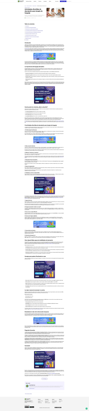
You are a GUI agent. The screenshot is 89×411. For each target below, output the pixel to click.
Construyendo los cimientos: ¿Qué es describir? (32, 29)
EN (68, 1)
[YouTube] (59, 407)
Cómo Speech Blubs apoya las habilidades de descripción (33, 32)
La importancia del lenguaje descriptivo (31, 27)
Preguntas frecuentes (28, 38)
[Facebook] (56, 407)
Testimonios (39, 1)
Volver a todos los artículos (28, 393)
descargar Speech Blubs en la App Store (57, 197)
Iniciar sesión (56, 1)
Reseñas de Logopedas (47, 402)
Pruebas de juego (40, 402)
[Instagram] (55, 407)
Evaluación (35, 1)
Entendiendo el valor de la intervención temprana (32, 36)
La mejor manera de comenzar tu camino (31, 35)
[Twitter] (60, 407)
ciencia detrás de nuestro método (49, 243)
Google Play (26, 198)
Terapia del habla (27, 7)
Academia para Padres (28, 1)
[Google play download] (31, 407)
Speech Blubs (27, 48)
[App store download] (27, 407)
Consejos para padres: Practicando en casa (31, 33)
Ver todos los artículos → (32, 388)
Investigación (45, 1)
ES (69, 1)
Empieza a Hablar (63, 1)
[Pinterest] (58, 407)
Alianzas (50, 1)
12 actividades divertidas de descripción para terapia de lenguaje (34, 30)
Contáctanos (53, 402)
